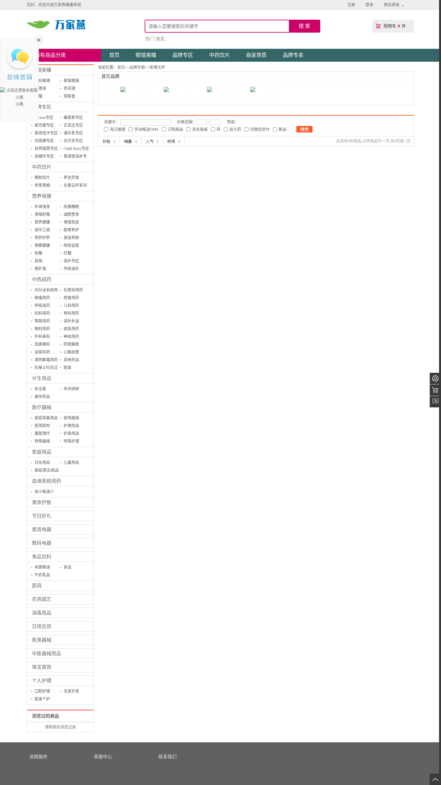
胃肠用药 (42, 321)
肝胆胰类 (71, 344)
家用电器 (41, 529)
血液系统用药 (46, 481)
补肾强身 (42, 206)
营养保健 (41, 196)
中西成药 (41, 279)
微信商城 (391, 5)
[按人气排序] (152, 141)
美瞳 (38, 96)
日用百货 (41, 626)
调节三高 (42, 230)
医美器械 (41, 640)
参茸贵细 (42, 185)
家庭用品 (41, 452)
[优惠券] (435, 401)
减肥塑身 (71, 214)
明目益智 (71, 245)
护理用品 (71, 426)
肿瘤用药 (42, 298)
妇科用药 (42, 313)
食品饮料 (41, 556)
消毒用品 (41, 612)
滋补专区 (71, 261)
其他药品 (71, 360)
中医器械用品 (46, 653)
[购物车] (435, 390)
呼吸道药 (42, 305)
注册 (351, 5)
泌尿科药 (42, 352)
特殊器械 (42, 441)
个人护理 (41, 680)
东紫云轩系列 (75, 185)
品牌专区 (41, 107)
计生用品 (41, 378)
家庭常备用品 (46, 418)
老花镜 (69, 88)
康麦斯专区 (73, 117)
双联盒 (69, 96)
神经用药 (71, 336)
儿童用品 (71, 462)
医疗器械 (41, 407)
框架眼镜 (71, 80)
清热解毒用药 (46, 360)
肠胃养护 (71, 230)
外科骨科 (42, 336)
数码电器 (41, 543)
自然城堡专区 (46, 148)
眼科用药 (42, 329)
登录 (369, 5)
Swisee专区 (44, 117)
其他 (38, 261)
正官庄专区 (73, 125)
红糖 (67, 253)
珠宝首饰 (41, 667)
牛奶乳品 (42, 575)
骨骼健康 (42, 245)
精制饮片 (42, 177)
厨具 (37, 585)
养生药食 (71, 177)
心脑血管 (71, 352)
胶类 (67, 367)
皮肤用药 (71, 329)
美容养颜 (71, 237)
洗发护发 (71, 691)
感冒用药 (71, 298)
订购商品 (175, 129)
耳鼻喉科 (42, 344)
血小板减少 (44, 491)
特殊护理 (71, 441)
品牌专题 (137, 67)
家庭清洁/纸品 (47, 470)
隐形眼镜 (42, 80)
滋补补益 (71, 321)
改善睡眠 (71, 206)
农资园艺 (41, 599)
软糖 (38, 253)
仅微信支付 (260, 129)
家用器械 (71, 418)
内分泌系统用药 (46, 291)
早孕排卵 (71, 389)
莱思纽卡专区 (46, 133)
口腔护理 (42, 691)
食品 (67, 567)
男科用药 (71, 313)
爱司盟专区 (44, 125)
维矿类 (40, 269)
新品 (282, 129)
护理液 (40, 88)
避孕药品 (42, 396)
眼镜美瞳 (41, 70)
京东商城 (200, 129)
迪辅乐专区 (44, 156)
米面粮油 (42, 567)
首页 (121, 67)
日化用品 (42, 462)
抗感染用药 (73, 290)
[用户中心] (435, 378)
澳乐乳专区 (73, 133)
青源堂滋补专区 (75, 157)
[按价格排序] (108, 141)
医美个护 (42, 699)
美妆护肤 (41, 502)
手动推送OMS (146, 129)
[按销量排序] (130, 141)
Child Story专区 (76, 148)
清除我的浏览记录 (60, 727)
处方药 (235, 129)
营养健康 (42, 222)
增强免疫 (71, 222)
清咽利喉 (42, 214)
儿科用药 (71, 305)
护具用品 (71, 433)
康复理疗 (42, 433)
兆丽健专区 (44, 141)
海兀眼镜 (117, 129)
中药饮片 (41, 167)
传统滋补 (71, 269)
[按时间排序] (173, 141)
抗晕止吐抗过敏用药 (46, 368)
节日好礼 (41, 515)
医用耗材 (42, 426)
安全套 (40, 389)
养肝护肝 (42, 237)
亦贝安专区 (73, 141)
